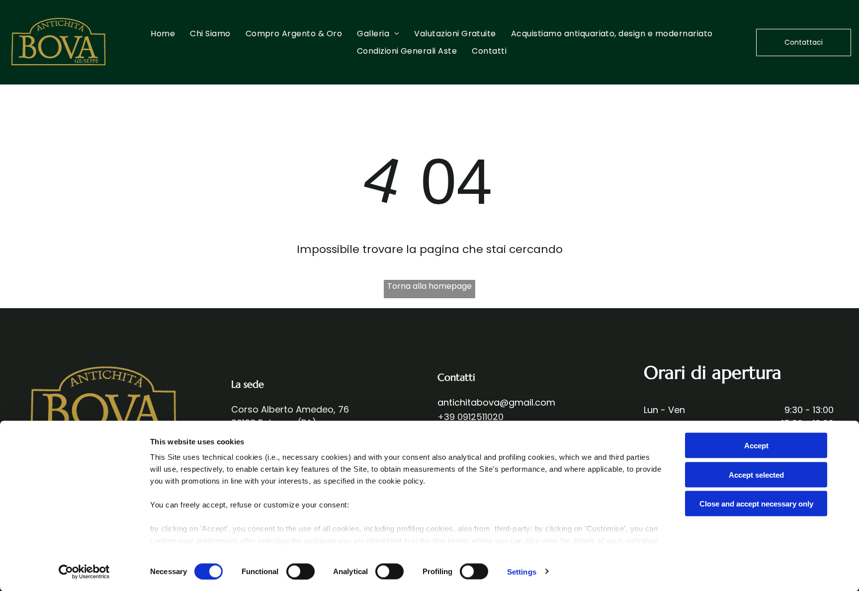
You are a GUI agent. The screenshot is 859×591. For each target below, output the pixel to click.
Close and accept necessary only (756, 504)
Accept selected (756, 474)
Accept (756, 445)
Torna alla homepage (429, 286)
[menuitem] (162, 33)
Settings (521, 571)
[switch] (300, 571)
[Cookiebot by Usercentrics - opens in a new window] (84, 571)
